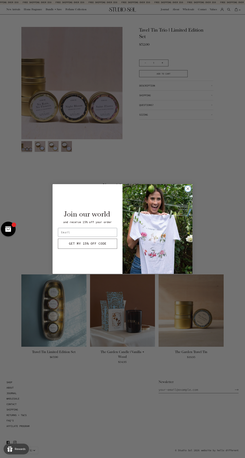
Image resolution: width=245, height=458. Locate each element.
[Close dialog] (188, 189)
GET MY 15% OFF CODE (87, 243)
